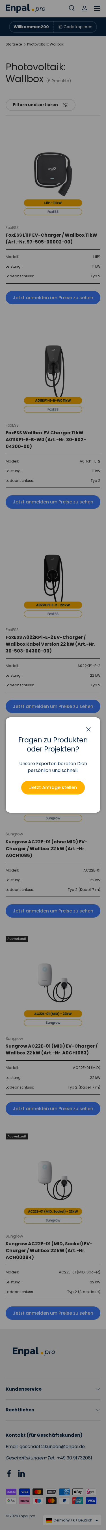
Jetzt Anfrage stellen (53, 787)
